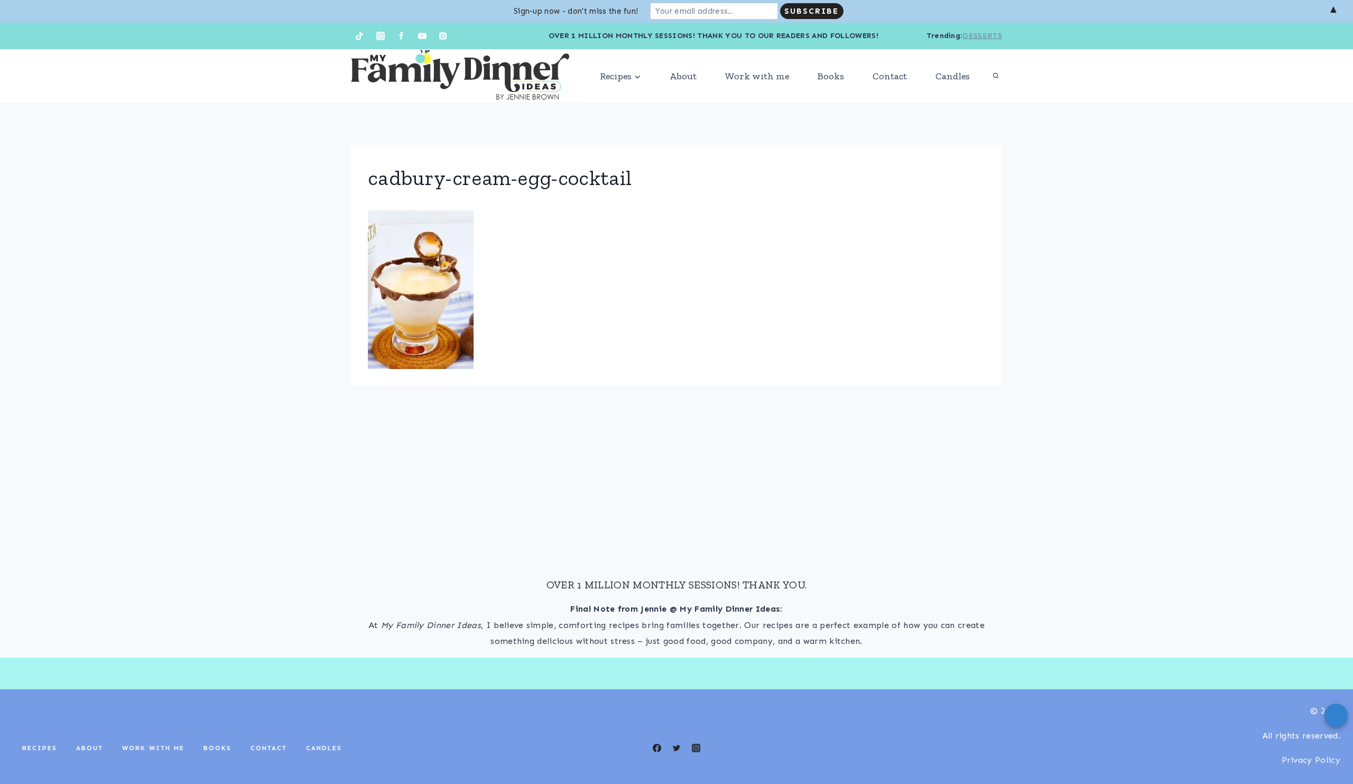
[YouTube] (422, 35)
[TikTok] (359, 35)
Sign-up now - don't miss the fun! (576, 11)
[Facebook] (401, 35)
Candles (952, 76)
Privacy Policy (1311, 760)
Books (831, 76)
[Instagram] (380, 35)
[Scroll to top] (1328, 743)
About (683, 76)
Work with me (757, 76)
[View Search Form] (995, 76)
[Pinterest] (442, 35)
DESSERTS (982, 35)
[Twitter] (676, 748)
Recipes (39, 748)
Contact (890, 76)
